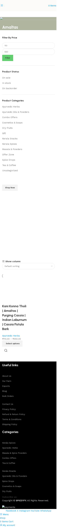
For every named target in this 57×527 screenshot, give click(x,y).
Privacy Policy (9, 409)
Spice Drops (8, 160)
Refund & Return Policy (13, 414)
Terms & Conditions (11, 419)
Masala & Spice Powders (14, 453)
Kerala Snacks (10, 138)
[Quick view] (6, 350)
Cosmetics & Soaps (12, 122)
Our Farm (6, 381)
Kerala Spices (9, 144)
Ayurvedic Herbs (11, 106)
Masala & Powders (12, 149)
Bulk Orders (8, 396)
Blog (4, 391)
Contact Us (7, 404)
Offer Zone (8, 154)
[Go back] (6, 20)
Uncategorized (10, 170)
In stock (6, 83)
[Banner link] (28, 214)
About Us (6, 376)
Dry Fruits (7, 128)
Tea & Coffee (9, 165)
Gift (4, 133)
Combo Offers (9, 117)
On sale (6, 77)
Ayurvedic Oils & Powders (15, 112)
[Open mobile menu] (2, 5)
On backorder (9, 88)
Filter (7, 58)
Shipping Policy (9, 424)
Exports (6, 386)
